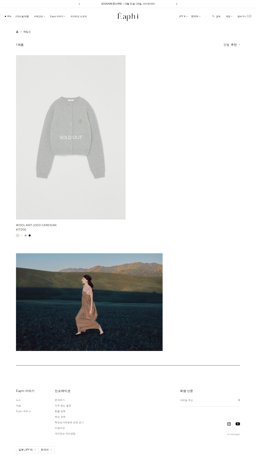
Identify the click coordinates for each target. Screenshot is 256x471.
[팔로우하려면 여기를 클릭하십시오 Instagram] (229, 424)
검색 (218, 16)
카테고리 (38, 16)
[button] (79, 4)
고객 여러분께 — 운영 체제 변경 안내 (128, 3)
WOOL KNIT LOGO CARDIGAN (36, 225)
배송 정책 (60, 416)
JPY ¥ (182, 16)
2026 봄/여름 (22, 16)
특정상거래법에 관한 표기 (69, 422)
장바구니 (243, 16)
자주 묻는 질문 (63, 405)
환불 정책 (60, 411)
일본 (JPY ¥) (26, 449)
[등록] (239, 400)
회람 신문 (186, 390)
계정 (228, 16)
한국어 (194, 16)
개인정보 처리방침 (65, 433)
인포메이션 (62, 390)
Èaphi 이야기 (56, 16)
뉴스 (18, 400)
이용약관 (60, 428)
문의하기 (60, 400)
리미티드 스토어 (79, 16)
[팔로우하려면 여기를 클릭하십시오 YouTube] (238, 424)
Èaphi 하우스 (23, 411)
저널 (18, 405)
